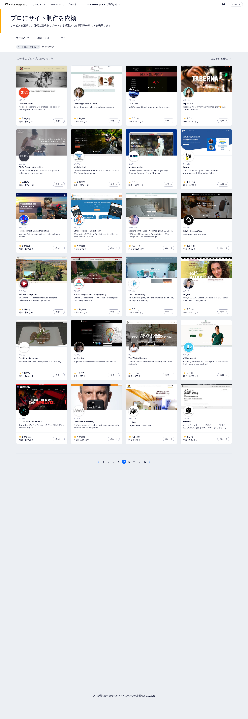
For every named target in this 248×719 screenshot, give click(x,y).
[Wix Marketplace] (16, 4)
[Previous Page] (98, 462)
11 (134, 462)
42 (145, 462)
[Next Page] (150, 462)
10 (129, 462)
